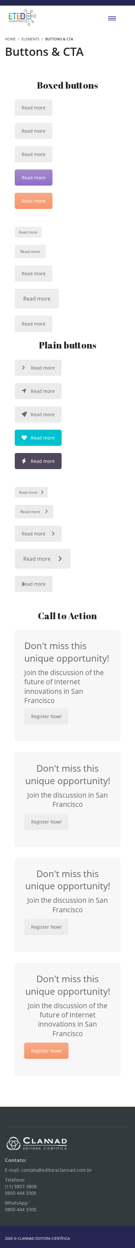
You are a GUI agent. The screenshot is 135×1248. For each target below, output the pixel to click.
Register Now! (46, 716)
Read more (34, 107)
